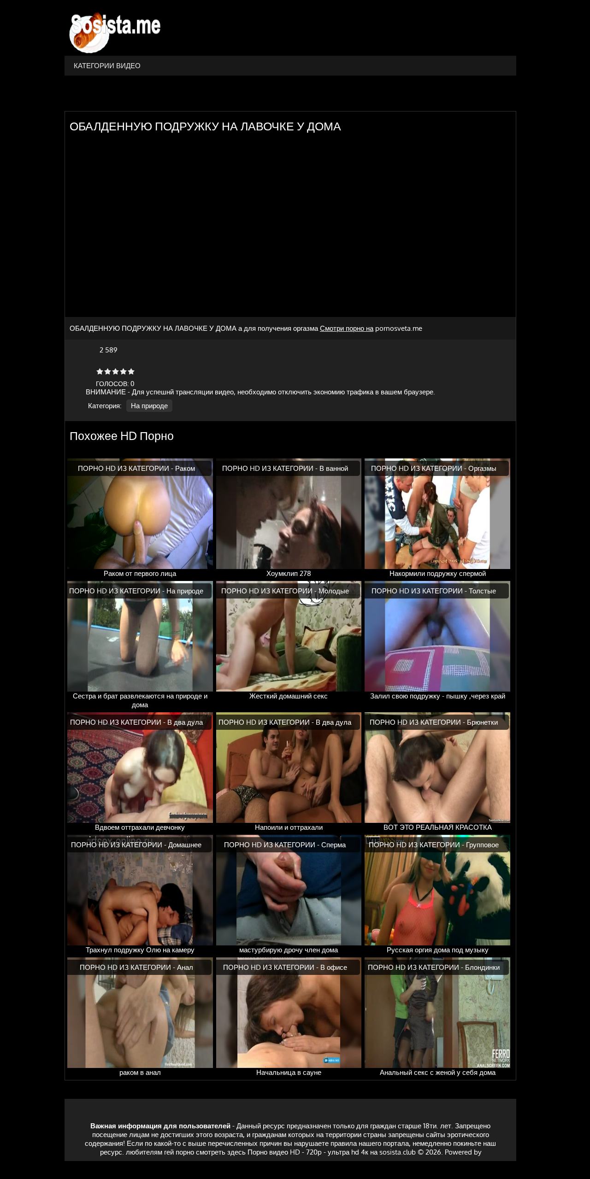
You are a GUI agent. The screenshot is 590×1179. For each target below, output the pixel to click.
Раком (185, 468)
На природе (149, 405)
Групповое (482, 844)
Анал (185, 967)
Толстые (482, 591)
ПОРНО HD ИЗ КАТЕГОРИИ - (126, 468)
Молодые (334, 591)
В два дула (185, 722)
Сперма (333, 844)
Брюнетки (482, 722)
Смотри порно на (346, 328)
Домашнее (184, 844)
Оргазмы (482, 468)
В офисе (333, 967)
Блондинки (482, 967)
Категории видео (107, 65)
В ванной (333, 468)
